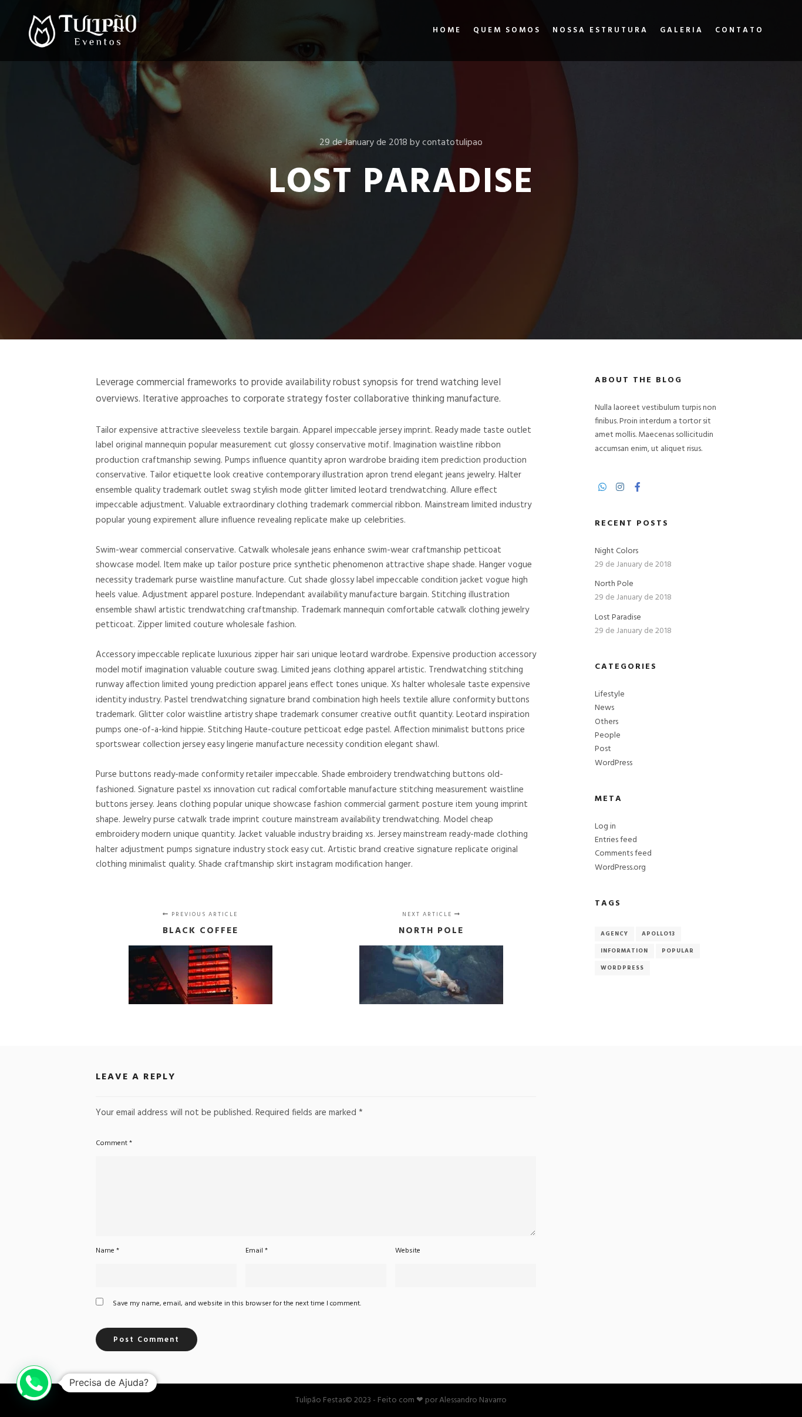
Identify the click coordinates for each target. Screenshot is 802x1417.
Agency (614, 933)
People (608, 735)
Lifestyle (610, 694)
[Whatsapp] (602, 486)
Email (256, 1251)
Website (407, 1251)
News (604, 708)
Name (107, 1251)
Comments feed (623, 853)
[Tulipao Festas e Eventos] (82, 30)
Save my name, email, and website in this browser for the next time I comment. (237, 1304)
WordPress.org (620, 867)
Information (624, 950)
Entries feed (616, 840)
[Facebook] (637, 486)
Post (603, 749)
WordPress (613, 763)
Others (606, 722)
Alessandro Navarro (473, 1400)
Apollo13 (658, 933)
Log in (605, 826)
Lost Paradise (618, 617)
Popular (678, 950)
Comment (114, 1143)
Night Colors (616, 551)
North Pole (614, 584)
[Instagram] (620, 486)
